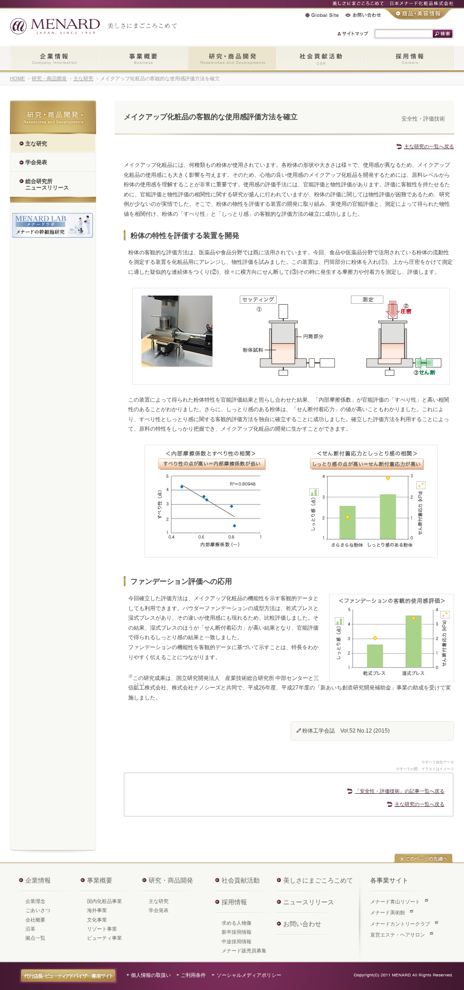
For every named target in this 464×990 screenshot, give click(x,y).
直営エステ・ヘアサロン (397, 934)
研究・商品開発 (232, 59)
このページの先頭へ (423, 858)
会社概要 (35, 919)
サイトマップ (353, 33)
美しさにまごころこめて (318, 880)
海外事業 (97, 910)
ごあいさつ (37, 910)
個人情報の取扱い (151, 975)
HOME (17, 78)
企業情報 (54, 59)
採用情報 (409, 59)
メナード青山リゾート (395, 901)
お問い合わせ (363, 15)
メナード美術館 (387, 912)
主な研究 (83, 78)
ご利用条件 (193, 975)
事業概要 (143, 59)
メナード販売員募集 (244, 950)
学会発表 (159, 910)
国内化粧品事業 (104, 901)
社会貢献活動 (320, 59)
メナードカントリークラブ (400, 924)
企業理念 (35, 901)
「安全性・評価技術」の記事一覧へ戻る (400, 791)
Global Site (322, 15)
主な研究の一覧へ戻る (429, 146)
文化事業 (97, 919)
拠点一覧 (35, 938)
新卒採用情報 (236, 932)
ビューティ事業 (104, 938)
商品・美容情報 (419, 14)
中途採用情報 (236, 941)
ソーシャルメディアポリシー (249, 975)
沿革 (30, 929)
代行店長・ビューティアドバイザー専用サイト (68, 975)
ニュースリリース (308, 902)
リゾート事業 (102, 929)
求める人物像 (236, 923)
